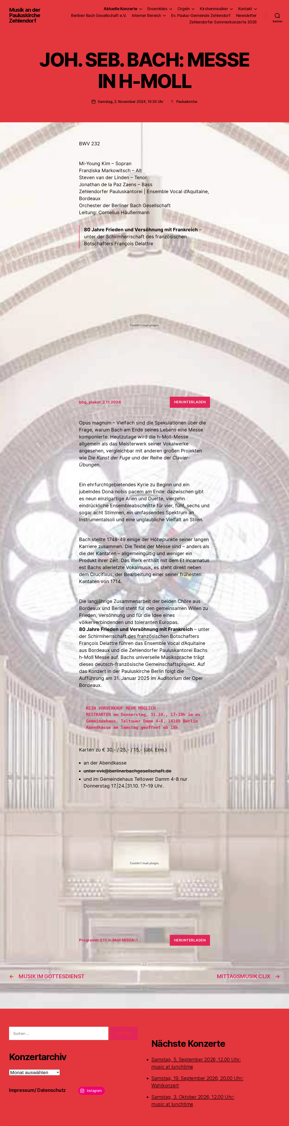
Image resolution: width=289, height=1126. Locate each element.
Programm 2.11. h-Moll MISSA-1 (108, 940)
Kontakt (245, 8)
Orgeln (183, 8)
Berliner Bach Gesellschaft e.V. (98, 15)
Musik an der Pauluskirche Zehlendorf (24, 15)
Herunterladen (190, 402)
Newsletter (246, 15)
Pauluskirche (186, 101)
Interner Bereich (146, 15)
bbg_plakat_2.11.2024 (100, 402)
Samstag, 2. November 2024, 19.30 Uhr (130, 101)
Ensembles (157, 8)
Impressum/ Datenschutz (37, 1090)
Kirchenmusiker (214, 8)
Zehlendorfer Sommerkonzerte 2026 (223, 22)
